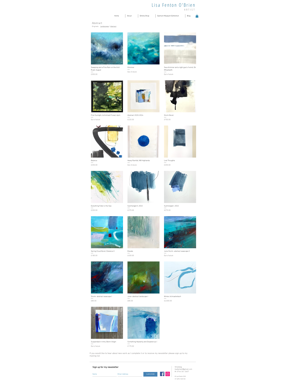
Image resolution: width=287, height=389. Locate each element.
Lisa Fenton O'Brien (174, 5)
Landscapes (104, 26)
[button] (131, 16)
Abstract (113, 26)
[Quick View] (107, 48)
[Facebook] (162, 374)
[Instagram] (167, 374)
